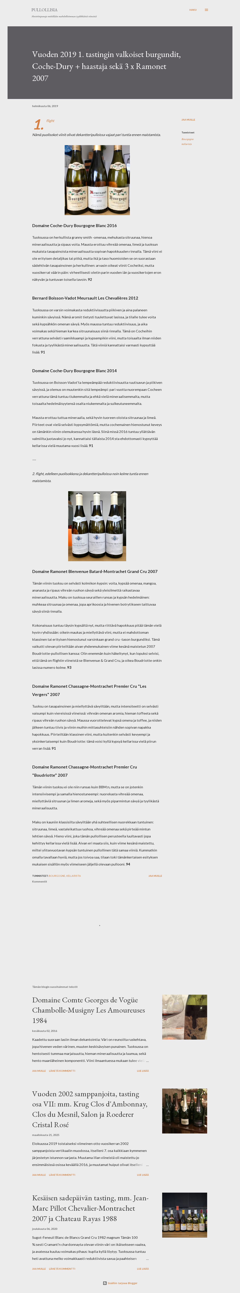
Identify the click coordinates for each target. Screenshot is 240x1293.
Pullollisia (44, 9)
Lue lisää (143, 1070)
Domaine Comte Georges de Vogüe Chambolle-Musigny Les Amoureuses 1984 (88, 1010)
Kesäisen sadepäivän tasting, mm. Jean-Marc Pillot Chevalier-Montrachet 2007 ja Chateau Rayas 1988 (90, 1208)
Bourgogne (187, 139)
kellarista (186, 143)
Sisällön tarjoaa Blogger (122, 1283)
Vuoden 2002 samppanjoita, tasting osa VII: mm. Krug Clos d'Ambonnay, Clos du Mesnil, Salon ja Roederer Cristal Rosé (89, 1109)
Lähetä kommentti (62, 1070)
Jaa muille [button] (188, 119)
